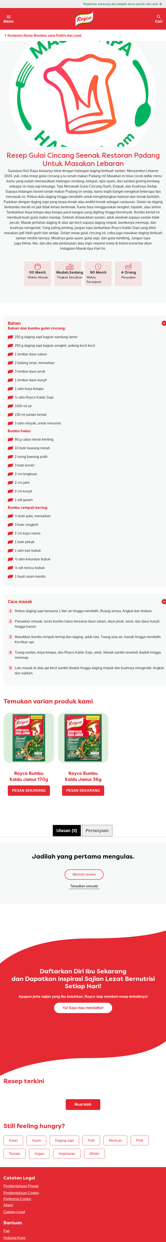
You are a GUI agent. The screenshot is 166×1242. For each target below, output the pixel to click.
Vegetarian (67, 1160)
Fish (91, 1147)
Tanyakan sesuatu (84, 892)
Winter (94, 1160)
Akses (8, 1211)
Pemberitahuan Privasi (20, 1192)
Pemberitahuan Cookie (21, 1199)
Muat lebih (83, 1111)
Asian (13, 1147)
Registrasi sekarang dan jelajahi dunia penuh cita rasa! (120, 4)
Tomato (14, 1160)
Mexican (115, 1147)
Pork (139, 1147)
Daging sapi (64, 1147)
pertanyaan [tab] (97, 837)
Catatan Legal (14, 1218)
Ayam (36, 1147)
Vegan (39, 1160)
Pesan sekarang (29, 797)
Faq (6, 1237)
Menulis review (84, 881)
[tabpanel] (83, 881)
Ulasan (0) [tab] (66, 837)
